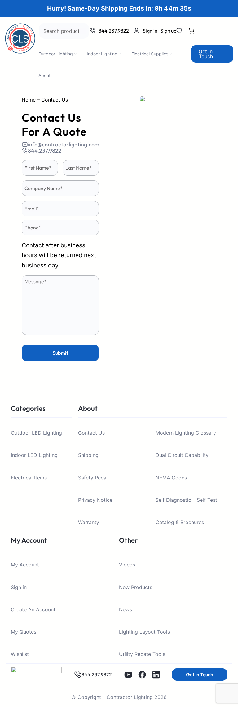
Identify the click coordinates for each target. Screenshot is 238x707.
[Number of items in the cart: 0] (191, 31)
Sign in (150, 31)
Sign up (168, 31)
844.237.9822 (114, 31)
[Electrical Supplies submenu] (170, 53)
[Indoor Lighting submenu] (119, 53)
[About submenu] (53, 75)
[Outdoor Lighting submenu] (75, 53)
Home (29, 100)
